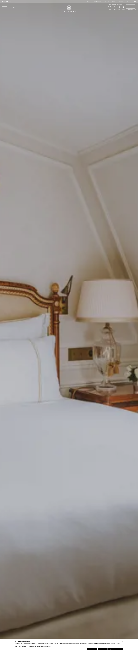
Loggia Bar (106, 2)
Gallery (113, 2)
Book (131, 6)
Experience (120, 2)
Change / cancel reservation (131, 9)
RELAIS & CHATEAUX (131, 2)
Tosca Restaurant (97, 2)
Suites (88, 2)
